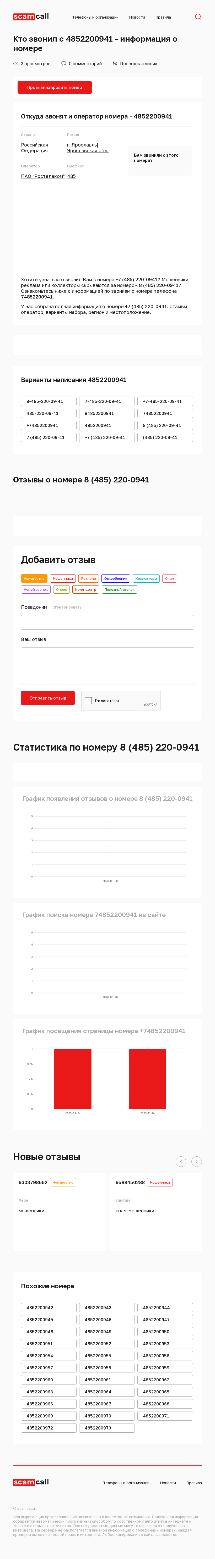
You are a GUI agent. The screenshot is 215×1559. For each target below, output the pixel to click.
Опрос (61, 589)
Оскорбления (115, 578)
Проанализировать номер (54, 87)
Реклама (88, 578)
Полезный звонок (120, 589)
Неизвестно (34, 578)
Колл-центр (85, 589)
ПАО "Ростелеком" (43, 176)
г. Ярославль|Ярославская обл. (88, 147)
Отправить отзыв (48, 698)
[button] (181, 1161)
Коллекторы (146, 578)
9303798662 (33, 1182)
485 (71, 176)
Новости (137, 17)
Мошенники (63, 578)
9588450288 (130, 1182)
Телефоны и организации (95, 17)
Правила (163, 17)
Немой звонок (36, 589)
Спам (169, 578)
